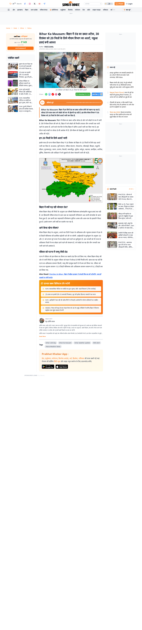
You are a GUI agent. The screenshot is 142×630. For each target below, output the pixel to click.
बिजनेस (70, 10)
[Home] (71, 3)
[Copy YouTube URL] (53, 94)
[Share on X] (59, 94)
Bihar (22, 28)
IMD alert (96, 343)
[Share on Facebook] (49, 94)
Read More (42, 336)
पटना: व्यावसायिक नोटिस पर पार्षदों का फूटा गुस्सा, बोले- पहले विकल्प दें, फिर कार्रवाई (70, 289)
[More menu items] (114, 9)
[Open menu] (8, 9)
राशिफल (105, 10)
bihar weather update (82, 343)
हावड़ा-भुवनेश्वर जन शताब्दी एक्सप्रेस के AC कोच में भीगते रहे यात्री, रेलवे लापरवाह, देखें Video (121, 75)
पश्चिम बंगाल (43, 10)
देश (43, 358)
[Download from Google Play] (48, 367)
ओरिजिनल (55, 10)
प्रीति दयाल (51, 321)
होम (14, 10)
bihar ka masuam (65, 343)
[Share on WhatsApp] (46, 94)
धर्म (111, 10)
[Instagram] (29, 3)
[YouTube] (39, 3)
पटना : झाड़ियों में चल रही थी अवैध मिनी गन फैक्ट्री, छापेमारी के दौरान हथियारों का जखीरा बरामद (71, 301)
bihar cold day (51, 343)
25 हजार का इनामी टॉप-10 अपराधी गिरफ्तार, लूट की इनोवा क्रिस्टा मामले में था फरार (70, 294)
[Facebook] (24, 3)
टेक (84, 10)
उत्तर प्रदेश (34, 10)
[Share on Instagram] (56, 94)
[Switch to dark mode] (108, 3)
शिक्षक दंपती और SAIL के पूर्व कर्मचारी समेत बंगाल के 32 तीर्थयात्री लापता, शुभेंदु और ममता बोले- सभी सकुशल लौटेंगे (122, 84)
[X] (34, 3)
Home (8, 28)
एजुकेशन (63, 10)
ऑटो (88, 10)
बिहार (26, 10)
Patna (29, 28)
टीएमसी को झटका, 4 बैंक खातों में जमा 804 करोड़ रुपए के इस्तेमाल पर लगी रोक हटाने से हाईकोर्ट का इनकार (122, 104)
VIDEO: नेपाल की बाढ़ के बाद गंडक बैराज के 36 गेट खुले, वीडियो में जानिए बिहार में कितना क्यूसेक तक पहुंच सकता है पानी (72, 309)
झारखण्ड (20, 10)
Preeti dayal (49, 47)
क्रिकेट (75, 358)
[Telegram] (44, 3)
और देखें (130, 189)
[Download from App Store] (62, 367)
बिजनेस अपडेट (64, 358)
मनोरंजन (77, 10)
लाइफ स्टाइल (97, 10)
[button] (71, 70)
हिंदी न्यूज (57, 361)
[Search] (101, 4)
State (15, 28)
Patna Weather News (53, 346)
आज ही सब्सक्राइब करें (20, 48)
